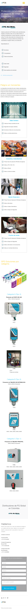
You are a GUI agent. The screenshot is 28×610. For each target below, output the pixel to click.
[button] (24, 3)
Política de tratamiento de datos (6, 608)
